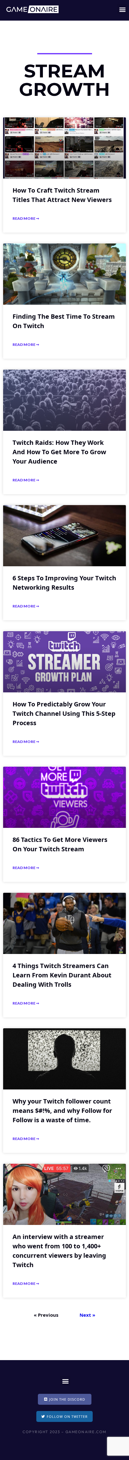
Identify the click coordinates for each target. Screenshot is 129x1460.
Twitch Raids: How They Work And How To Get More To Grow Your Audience (59, 451)
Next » (87, 1315)
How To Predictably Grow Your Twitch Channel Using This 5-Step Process (64, 713)
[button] (122, 9)
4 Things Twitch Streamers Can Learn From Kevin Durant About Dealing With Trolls (62, 975)
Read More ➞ (26, 218)
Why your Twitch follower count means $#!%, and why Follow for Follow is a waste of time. (62, 1110)
